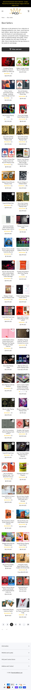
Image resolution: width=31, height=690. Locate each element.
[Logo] (15, 11)
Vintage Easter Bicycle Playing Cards (8, 544)
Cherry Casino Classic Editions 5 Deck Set (23, 249)
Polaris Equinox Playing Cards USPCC (22, 296)
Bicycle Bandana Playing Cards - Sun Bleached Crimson (8, 475)
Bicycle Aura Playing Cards (8, 116)
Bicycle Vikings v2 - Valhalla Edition (23, 182)
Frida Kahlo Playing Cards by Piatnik (8, 610)
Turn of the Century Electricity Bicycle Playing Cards (23, 138)
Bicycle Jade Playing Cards (8, 409)
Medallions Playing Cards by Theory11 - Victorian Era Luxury (22, 341)
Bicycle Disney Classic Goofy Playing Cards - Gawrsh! (8, 522)
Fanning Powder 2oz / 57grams (23, 474)
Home (3, 17)
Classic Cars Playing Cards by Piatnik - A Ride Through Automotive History (23, 162)
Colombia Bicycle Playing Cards (23, 588)
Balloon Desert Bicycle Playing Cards (8, 182)
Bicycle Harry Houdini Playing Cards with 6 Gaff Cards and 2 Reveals (23, 499)
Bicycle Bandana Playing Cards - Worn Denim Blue (23, 92)
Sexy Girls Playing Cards (8, 366)
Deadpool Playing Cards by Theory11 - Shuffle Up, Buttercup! (8, 70)
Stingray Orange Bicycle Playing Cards (8, 296)
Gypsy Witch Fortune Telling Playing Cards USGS (23, 318)
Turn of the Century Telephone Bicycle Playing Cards (8, 138)
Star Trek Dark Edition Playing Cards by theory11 (23, 454)
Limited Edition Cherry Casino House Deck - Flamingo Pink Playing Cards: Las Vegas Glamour (8, 343)
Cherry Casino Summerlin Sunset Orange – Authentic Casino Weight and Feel (8, 93)
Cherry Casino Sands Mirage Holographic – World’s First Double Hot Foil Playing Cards (23, 387)
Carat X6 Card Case (8, 453)
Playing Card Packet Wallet (22, 226)
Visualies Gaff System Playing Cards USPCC (23, 431)
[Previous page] (3, 629)
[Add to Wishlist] (13, 59)
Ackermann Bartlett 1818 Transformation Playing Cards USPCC (8, 227)
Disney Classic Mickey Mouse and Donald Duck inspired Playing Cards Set (8, 590)
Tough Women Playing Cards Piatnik (23, 544)
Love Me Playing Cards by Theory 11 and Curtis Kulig (22, 611)
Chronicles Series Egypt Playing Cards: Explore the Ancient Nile (22, 566)
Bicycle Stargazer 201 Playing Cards (23, 409)
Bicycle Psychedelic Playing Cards (8, 565)
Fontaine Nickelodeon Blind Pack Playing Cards (23, 273)
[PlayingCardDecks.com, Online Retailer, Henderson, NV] (15, 677)
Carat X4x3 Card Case (8, 317)
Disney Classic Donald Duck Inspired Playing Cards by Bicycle (8, 250)
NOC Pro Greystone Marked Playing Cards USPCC (8, 432)
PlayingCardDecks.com (16, 672)
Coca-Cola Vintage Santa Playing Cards (22, 116)
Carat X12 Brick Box (8, 203)
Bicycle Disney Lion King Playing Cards (23, 521)
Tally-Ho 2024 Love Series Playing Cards (23, 366)
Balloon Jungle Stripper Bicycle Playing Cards (23, 69)
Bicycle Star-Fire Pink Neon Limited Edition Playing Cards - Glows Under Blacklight (8, 274)
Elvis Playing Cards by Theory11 (8, 385)
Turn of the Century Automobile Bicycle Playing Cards (23, 205)
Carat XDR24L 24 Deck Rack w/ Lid (8, 497)
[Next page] (6, 629)
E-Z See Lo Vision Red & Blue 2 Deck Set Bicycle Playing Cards (8, 161)
